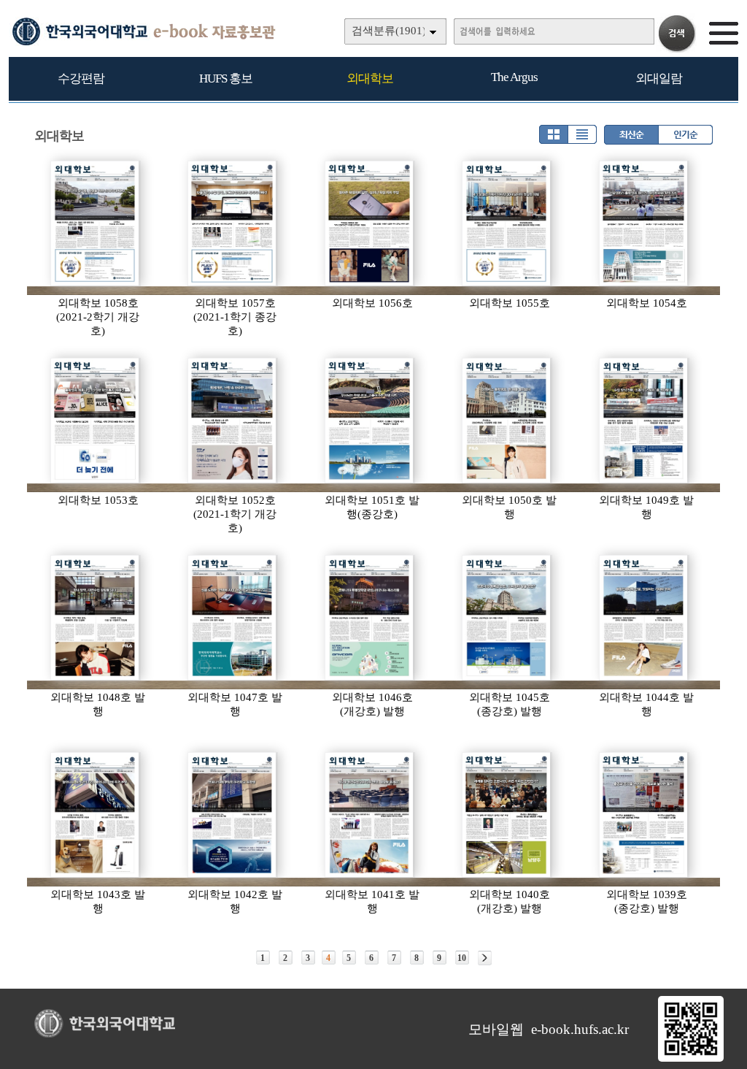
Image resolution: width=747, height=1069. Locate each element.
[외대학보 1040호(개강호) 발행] (507, 815)
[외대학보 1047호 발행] (232, 618)
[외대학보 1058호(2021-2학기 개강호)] (95, 223)
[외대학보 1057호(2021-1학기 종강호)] (232, 223)
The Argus (514, 77)
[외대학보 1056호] (370, 223)
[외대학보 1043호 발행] (95, 815)
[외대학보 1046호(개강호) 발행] (370, 618)
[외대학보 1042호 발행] (232, 815)
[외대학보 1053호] (95, 420)
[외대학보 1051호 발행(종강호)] (370, 420)
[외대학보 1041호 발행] (370, 815)
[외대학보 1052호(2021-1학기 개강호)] (232, 420)
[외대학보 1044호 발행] (644, 618)
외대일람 (658, 78)
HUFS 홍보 (225, 78)
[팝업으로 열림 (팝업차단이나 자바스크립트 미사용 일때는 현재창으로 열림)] (691, 1059)
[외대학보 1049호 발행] (644, 420)
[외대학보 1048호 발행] (95, 618)
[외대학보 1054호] (644, 223)
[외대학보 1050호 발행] (507, 420)
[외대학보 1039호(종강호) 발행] (644, 815)
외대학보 (370, 78)
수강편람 (81, 78)
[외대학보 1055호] (507, 223)
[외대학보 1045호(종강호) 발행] (507, 618)
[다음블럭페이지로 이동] (485, 958)
